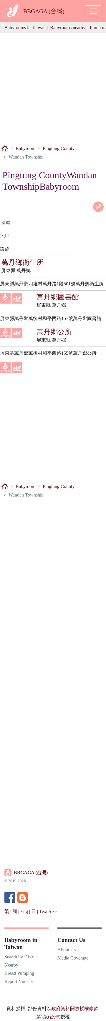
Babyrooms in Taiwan (25, 27)
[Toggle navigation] (93, 11)
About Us (66, 949)
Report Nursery (18, 981)
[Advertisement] (53, 86)
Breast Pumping (19, 973)
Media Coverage (72, 957)
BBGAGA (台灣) (31, 872)
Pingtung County (58, 148)
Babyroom (25, 148)
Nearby (11, 964)
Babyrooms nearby (67, 27)
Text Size (48, 911)
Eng (24, 911)
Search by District (21, 956)
